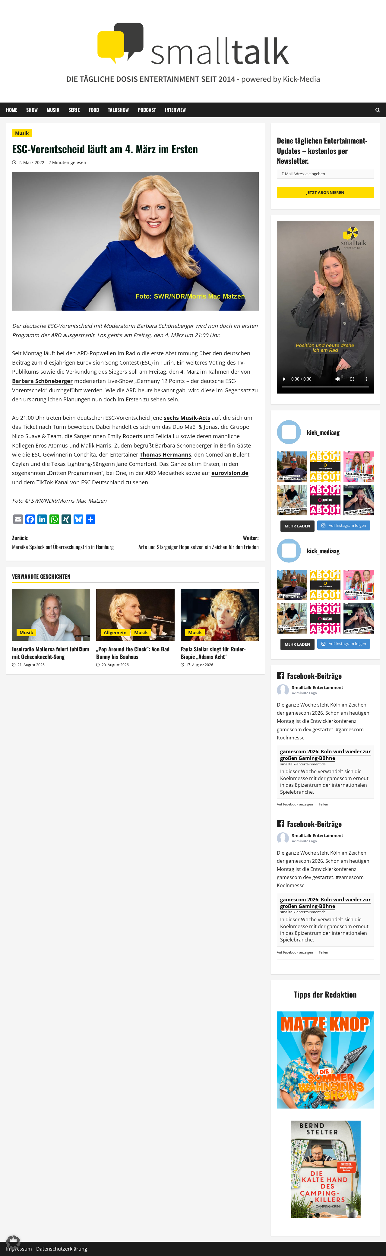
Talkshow (118, 109)
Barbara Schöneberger (42, 380)
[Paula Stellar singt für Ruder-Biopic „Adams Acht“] (220, 615)
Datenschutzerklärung (61, 1248)
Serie (74, 109)
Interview (175, 109)
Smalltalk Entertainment (317, 687)
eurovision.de (229, 472)
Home (11, 109)
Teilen (323, 804)
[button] (13, 1242)
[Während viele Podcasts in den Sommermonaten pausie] (358, 466)
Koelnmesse (291, 737)
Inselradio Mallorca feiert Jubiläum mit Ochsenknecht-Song (50, 652)
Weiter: (198, 542)
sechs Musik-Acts (187, 417)
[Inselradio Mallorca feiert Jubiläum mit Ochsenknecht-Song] (51, 615)
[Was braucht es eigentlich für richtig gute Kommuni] (325, 466)
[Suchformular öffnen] (377, 109)
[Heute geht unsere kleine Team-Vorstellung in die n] (325, 500)
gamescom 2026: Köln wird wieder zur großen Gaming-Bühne (325, 754)
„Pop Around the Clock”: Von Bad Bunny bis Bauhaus (132, 652)
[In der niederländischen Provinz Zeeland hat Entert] (292, 500)
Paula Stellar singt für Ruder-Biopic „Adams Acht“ (213, 652)
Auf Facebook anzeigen (295, 804)
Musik (53, 109)
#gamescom (350, 729)
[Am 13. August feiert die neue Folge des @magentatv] (292, 466)
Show (32, 109)
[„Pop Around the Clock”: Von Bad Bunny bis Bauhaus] (135, 615)
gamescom (298, 713)
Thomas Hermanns (165, 454)
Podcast (147, 109)
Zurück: (63, 542)
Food (94, 109)
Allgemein (115, 632)
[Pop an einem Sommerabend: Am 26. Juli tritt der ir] (358, 500)
